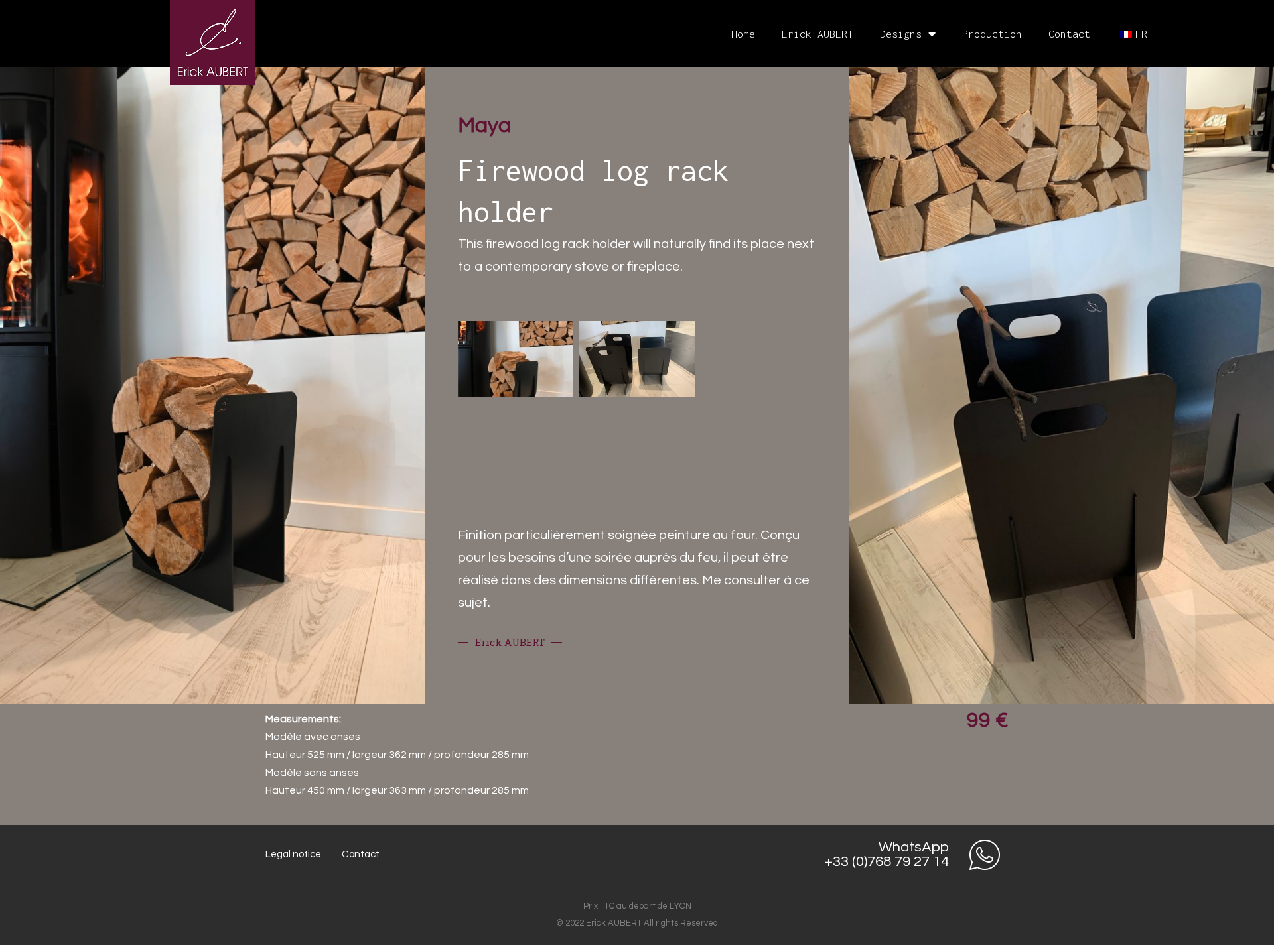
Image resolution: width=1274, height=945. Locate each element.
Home (743, 34)
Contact (1069, 34)
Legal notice (293, 854)
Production (992, 34)
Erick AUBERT (817, 34)
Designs (901, 34)
